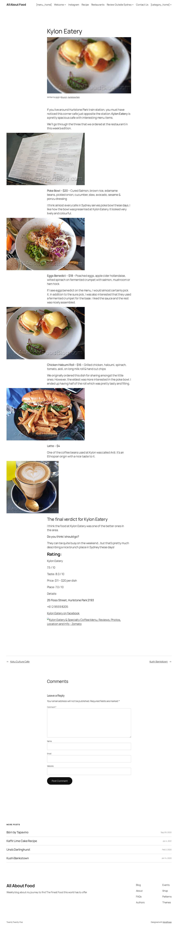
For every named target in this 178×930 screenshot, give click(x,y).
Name (49, 741)
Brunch (64, 97)
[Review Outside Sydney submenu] (133, 4)
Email (49, 753)
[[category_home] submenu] (170, 4)
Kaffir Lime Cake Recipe (22, 841)
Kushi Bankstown (159, 661)
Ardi (57, 97)
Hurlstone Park (74, 97)
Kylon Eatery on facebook (63, 613)
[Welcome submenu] (65, 4)
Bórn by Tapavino (17, 832)
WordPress (167, 922)
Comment (51, 707)
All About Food (16, 5)
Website (50, 766)
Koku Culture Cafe (19, 661)
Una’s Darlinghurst (18, 849)
